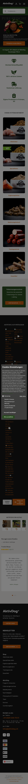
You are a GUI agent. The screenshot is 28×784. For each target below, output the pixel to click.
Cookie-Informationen (7, 393)
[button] (23, 396)
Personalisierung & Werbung (9, 402)
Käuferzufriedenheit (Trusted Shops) (9, 406)
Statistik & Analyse (9, 399)
